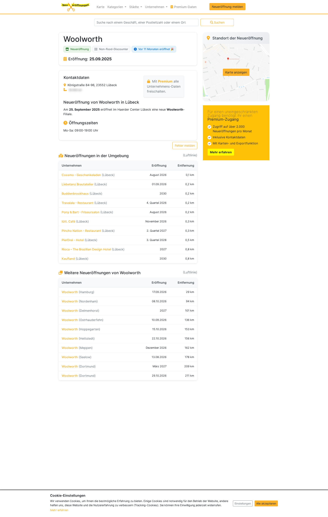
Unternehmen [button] (155, 7)
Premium (165, 81)
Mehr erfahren (221, 152)
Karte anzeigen (236, 72)
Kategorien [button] (115, 7)
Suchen (219, 22)
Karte (100, 7)
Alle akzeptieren (266, 503)
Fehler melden (185, 145)
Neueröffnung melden (227, 7)
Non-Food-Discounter (113, 49)
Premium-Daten (185, 7)
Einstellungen (243, 503)
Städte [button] (134, 7)
